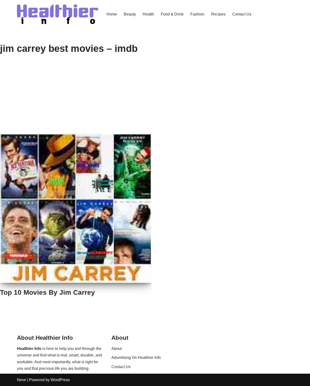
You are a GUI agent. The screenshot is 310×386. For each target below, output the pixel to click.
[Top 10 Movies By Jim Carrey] (75, 208)
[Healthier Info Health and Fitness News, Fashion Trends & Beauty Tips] (57, 14)
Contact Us (241, 14)
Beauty (130, 14)
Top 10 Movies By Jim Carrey (47, 292)
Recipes (218, 14)
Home (112, 14)
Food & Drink (172, 14)
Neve (21, 380)
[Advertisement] (155, 97)
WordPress (60, 380)
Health (148, 14)
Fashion (197, 14)
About (116, 349)
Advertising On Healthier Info (136, 357)
